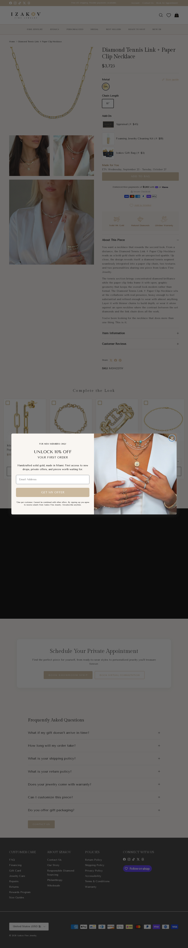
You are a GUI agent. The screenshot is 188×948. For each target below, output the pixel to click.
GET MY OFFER (52, 492)
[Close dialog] (172, 438)
